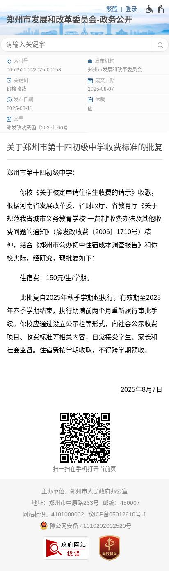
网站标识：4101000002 (53, 514)
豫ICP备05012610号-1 (117, 514)
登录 (131, 8)
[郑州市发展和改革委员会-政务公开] (84, 20)
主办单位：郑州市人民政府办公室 (84, 491)
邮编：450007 (121, 503)
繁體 (112, 8)
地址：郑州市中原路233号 (65, 503)
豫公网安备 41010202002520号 (90, 526)
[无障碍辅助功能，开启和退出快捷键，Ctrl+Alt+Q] (155, 9)
